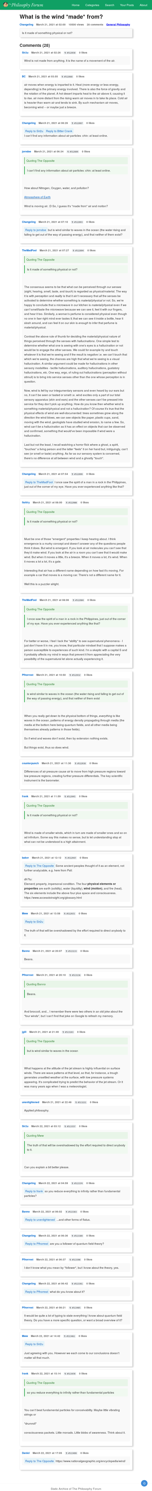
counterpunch (30, 763)
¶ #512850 (70, 53)
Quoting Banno (36, 984)
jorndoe (26, 151)
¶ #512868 (67, 76)
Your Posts (127, 5)
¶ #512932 (75, 675)
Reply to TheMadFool (39, 482)
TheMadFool (29, 250)
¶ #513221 (80, 1102)
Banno (26, 951)
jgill (24, 1032)
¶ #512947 (70, 858)
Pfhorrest (27, 675)
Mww (25, 913)
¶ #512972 (69, 913)
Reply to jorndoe (35, 230)
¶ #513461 (69, 1336)
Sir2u (25, 52)
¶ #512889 (72, 151)
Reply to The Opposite (39, 866)
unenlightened (30, 1102)
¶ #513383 (71, 1212)
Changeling (26, 24)
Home (76, 5)
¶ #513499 (71, 1453)
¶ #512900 (71, 502)
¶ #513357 (70, 1126)
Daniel (26, 1453)
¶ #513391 (77, 1284)
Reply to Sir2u (34, 131)
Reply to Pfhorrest (36, 1243)
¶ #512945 (70, 796)
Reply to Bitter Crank (59, 131)
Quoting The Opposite (40, 161)
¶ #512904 (78, 600)
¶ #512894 (78, 250)
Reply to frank (34, 1191)
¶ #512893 (77, 222)
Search (109, 5)
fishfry (26, 502)
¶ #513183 (68, 1032)
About (143, 5)
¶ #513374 (77, 1183)
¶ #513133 (71, 951)
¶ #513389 (77, 1236)
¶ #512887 (77, 123)
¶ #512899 (77, 474)
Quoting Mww (35, 1135)
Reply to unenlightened (40, 1219)
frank (25, 796)
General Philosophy (118, 24)
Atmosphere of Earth (37, 197)
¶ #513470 (70, 1374)
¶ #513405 (75, 1308)
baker (25, 857)
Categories (92, 5)
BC (24, 76)
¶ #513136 (75, 975)
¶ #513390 (75, 1260)
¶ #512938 (80, 763)
